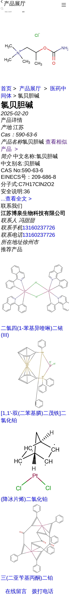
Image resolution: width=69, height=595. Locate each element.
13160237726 (38, 228)
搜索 (23, 11)
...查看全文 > (16, 199)
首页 (6, 88)
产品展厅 (30, 88)
